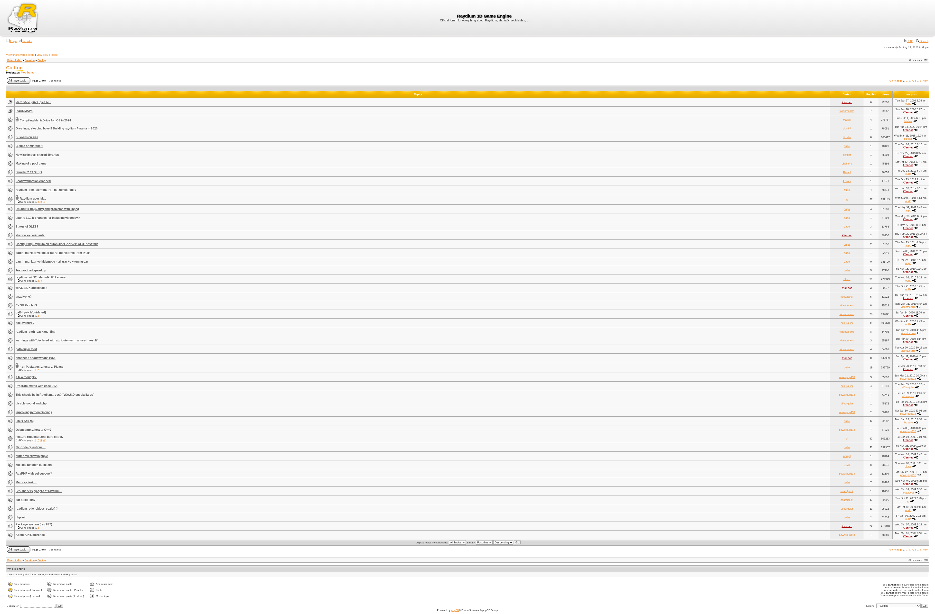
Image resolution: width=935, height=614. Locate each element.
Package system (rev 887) (34, 524)
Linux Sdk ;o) (25, 421)
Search (923, 41)
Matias (847, 119)
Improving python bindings (34, 412)
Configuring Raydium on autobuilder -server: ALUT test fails (57, 244)
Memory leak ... (26, 482)
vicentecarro (847, 111)
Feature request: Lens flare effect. (39, 437)
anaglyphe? (24, 296)
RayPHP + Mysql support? (34, 473)
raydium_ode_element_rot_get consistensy (46, 190)
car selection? (25, 500)
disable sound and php (31, 403)
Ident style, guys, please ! (33, 102)
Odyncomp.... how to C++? (33, 429)
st (847, 199)
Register (27, 41)
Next (925, 80)
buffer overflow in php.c (32, 456)
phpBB (455, 610)
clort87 (847, 128)
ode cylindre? (25, 323)
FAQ (910, 41)
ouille (908, 103)
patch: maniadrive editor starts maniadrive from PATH (53, 253)
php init (21, 517)
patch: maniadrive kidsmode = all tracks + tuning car (52, 261)
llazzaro (908, 422)
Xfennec (847, 102)
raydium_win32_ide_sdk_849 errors (41, 277)
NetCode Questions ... (31, 447)
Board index (14, 60)
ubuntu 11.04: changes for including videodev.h (48, 218)
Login (13, 41)
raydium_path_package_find (35, 331)
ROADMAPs (24, 111)
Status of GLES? (27, 226)
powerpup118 (847, 377)
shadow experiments (30, 235)
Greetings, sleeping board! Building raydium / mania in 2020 (57, 128)
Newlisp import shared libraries (37, 154)
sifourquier (847, 322)
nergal (847, 456)
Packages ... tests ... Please (45, 366)
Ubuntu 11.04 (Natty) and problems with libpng (47, 209)
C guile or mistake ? (29, 146)
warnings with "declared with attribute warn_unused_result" (57, 340)
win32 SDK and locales (31, 288)
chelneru (847, 163)
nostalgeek (847, 296)
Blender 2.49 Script (29, 172)
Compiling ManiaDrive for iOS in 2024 (45, 120)
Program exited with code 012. (36, 386)
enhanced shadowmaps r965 (36, 358)
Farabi (847, 172)
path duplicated (26, 349)
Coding (41, 60)
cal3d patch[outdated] (31, 312)
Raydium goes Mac (33, 198)
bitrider (847, 137)
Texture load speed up (31, 270)
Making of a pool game (31, 163)
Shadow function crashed (33, 181)
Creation (30, 60)
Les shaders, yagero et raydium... (39, 491)
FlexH (847, 279)
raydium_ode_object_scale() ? (37, 508)
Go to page (895, 80)
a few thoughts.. (26, 377)
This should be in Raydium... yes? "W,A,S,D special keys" (55, 394)
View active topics (47, 54)
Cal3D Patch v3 (26, 305)
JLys (847, 464)
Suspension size (27, 137)
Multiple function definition (34, 465)
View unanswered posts (20, 54)
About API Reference (30, 535)
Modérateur (28, 72)
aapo (847, 209)
